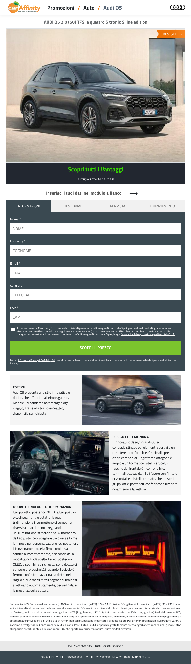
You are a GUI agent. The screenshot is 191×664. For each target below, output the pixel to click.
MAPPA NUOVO (142, 657)
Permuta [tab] (117, 206)
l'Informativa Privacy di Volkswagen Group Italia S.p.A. (148, 334)
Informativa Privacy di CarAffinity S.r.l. (36, 360)
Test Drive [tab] (73, 206)
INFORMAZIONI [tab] (28, 206)
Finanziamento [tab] (162, 206)
